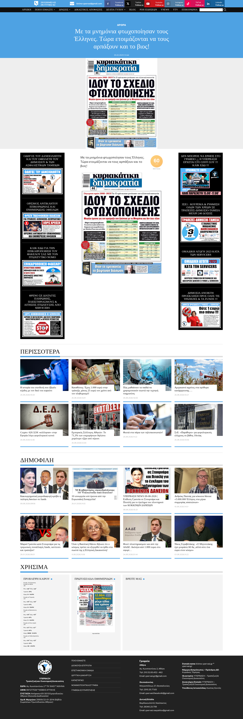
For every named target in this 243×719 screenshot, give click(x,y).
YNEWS (165, 9)
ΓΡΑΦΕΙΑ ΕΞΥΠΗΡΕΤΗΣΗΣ (83, 690)
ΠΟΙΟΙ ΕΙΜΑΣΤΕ (44, 9)
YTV (175, 9)
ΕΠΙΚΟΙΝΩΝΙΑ (190, 9)
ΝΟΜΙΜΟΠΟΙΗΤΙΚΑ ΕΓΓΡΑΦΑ (84, 685)
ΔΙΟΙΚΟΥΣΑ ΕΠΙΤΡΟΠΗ (81, 665)
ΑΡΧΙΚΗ (26, 9)
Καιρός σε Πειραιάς (28, 597)
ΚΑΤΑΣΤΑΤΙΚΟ (77, 680)
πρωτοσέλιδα (96, 633)
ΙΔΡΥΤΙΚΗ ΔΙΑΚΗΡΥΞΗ (81, 675)
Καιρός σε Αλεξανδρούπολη (31, 636)
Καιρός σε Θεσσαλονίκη (30, 610)
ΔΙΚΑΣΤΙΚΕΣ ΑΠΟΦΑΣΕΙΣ (88, 9)
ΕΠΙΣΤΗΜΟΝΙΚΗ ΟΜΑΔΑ (82, 670)
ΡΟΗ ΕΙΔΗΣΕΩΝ (148, 9)
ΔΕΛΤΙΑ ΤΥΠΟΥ (114, 9)
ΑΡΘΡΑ (121, 24)
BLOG (132, 9)
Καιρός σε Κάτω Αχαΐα (29, 623)
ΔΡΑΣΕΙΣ (63, 9)
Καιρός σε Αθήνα (28, 584)
